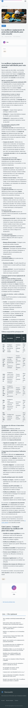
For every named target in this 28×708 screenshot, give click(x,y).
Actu (6, 6)
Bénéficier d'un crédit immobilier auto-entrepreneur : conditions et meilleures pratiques (12, 655)
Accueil (3, 6)
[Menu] (25, 1)
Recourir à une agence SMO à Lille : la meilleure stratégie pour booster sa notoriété (14, 680)
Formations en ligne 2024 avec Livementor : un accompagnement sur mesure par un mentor (13, 649)
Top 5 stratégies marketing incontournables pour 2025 (14, 619)
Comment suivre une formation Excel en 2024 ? (14, 672)
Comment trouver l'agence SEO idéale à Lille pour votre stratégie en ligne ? (13, 636)
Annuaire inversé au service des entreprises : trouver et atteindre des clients (13, 664)
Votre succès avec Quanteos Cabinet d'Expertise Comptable (14, 659)
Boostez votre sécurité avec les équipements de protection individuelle (13, 640)
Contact (16, 700)
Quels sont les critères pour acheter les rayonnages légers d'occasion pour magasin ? (13, 623)
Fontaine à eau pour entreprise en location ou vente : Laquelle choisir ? (13, 628)
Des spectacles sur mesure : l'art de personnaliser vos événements (11, 668)
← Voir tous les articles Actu (8, 602)
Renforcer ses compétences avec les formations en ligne (13, 632)
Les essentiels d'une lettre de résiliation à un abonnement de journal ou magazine (13, 645)
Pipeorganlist (8, 692)
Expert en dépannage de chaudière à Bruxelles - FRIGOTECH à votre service (14, 675)
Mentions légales (9, 700)
